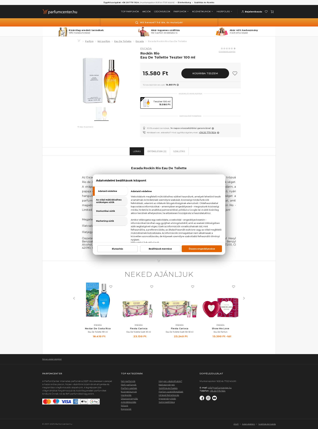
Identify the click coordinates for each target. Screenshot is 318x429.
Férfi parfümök (128, 384)
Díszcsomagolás (129, 398)
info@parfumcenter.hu (220, 387)
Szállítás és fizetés (204, 2)
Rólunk (124, 405)
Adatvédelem (248, 424)
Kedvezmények (167, 384)
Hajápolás (126, 395)
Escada (140, 41)
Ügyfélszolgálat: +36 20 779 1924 (121, 2)
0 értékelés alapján (227, 52)
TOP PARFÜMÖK (130, 11)
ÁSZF (236, 424)
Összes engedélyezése (202, 248)
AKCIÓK (146, 11)
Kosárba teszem (205, 73)
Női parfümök (128, 381)
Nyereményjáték (167, 398)
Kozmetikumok (129, 391)
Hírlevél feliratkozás (169, 395)
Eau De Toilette (123, 41)
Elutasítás (117, 248)
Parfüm (89, 41)
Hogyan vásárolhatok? (170, 381)
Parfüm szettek (129, 388)
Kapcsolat (126, 409)
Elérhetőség (184, 2)
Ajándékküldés (128, 402)
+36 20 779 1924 (207, 132)
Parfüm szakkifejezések (171, 391)
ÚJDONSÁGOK (162, 11)
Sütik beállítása (167, 402)
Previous (74, 298)
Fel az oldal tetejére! (52, 359)
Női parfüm (104, 41)
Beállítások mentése (160, 248)
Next (244, 298)
